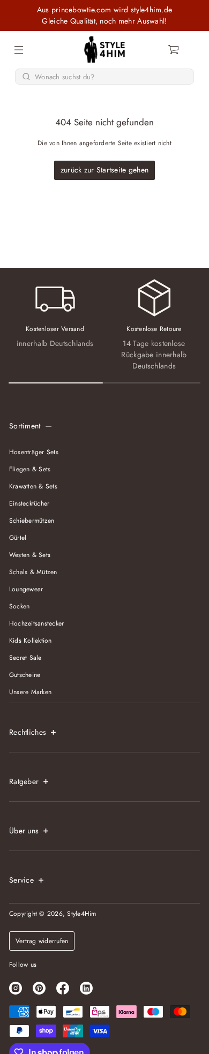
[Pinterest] (39, 988)
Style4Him (81, 914)
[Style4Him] (105, 50)
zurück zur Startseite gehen (105, 169)
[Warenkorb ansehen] (174, 50)
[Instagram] (15, 988)
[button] (174, 50)
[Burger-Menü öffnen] (18, 50)
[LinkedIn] (86, 988)
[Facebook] (62, 988)
